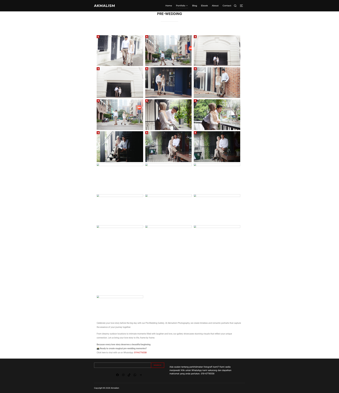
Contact (227, 5)
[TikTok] (129, 375)
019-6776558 (140, 352)
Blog (194, 5)
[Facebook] (117, 375)
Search (157, 365)
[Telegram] (140, 375)
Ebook (204, 5)
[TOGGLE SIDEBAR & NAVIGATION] (242, 6)
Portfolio (180, 5)
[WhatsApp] (135, 375)
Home (168, 5)
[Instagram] (123, 375)
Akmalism (104, 6)
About (215, 5)
